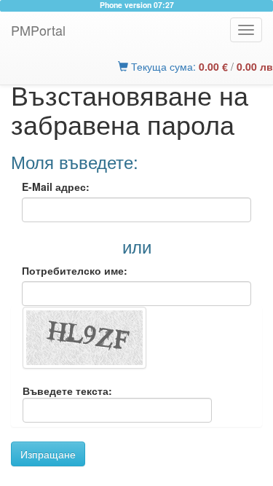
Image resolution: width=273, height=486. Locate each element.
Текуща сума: (178, 66)
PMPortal (38, 29)
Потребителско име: (74, 270)
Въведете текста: (67, 390)
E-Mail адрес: (56, 186)
